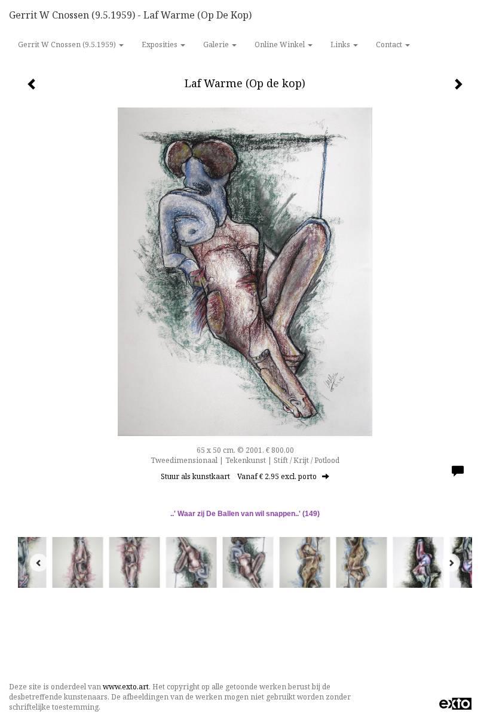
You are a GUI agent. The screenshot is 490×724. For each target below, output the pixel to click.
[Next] (451, 563)
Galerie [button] (217, 44)
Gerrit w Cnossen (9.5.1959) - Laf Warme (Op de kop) (130, 15)
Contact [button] (390, 44)
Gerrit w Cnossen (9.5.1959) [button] (68, 44)
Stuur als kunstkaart (239, 476)
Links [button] (341, 44)
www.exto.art (126, 687)
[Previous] (39, 563)
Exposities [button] (160, 44)
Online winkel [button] (281, 44)
